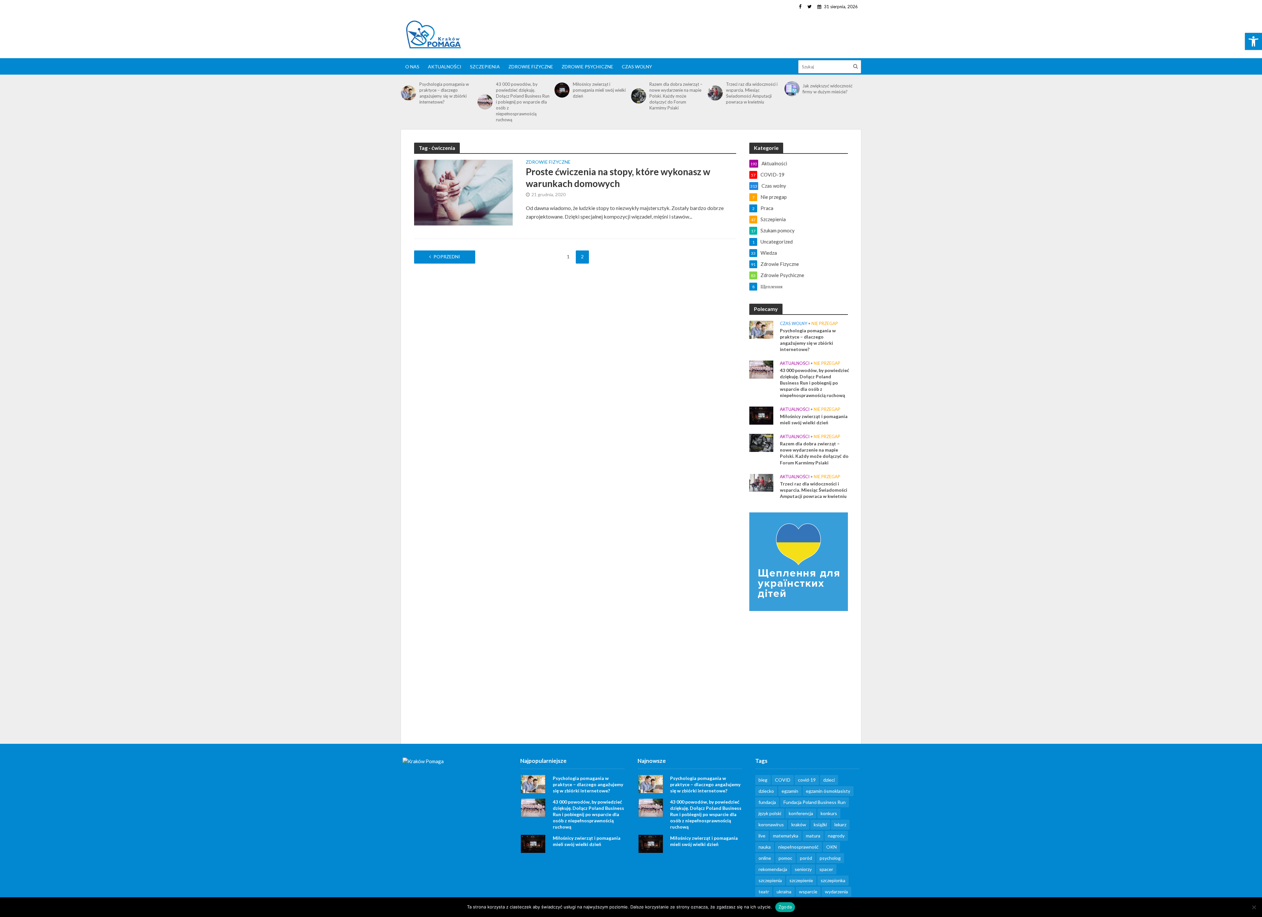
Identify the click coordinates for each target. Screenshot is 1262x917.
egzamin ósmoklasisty (828, 791)
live (762, 835)
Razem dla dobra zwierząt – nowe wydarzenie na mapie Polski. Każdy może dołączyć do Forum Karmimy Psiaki (675, 96)
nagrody (836, 835)
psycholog (830, 858)
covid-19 (807, 780)
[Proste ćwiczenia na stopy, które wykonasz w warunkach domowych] (463, 192)
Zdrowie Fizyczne (530, 66)
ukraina (784, 891)
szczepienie (801, 880)
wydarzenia (836, 891)
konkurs (829, 813)
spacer (826, 869)
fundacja (767, 802)
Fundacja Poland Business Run (814, 802)
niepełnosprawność (798, 847)
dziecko (766, 791)
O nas (412, 66)
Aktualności (444, 66)
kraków (798, 824)
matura (813, 835)
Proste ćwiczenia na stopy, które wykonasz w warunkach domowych (618, 177)
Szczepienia (485, 66)
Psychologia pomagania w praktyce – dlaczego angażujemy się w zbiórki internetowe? (444, 93)
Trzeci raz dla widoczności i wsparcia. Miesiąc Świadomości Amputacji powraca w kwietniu (752, 93)
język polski (770, 813)
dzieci (829, 780)
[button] (1253, 41)
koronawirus (771, 824)
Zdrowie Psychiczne (587, 66)
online (765, 858)
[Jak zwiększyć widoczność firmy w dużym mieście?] (792, 88)
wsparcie (808, 891)
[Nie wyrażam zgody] (1253, 907)
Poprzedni (446, 256)
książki (820, 824)
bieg (763, 780)
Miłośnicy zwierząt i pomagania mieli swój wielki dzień (599, 90)
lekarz (840, 824)
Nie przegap (824, 323)
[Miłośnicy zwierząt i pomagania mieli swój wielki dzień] (562, 90)
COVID (782, 780)
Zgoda (785, 906)
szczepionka (833, 880)
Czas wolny (637, 66)
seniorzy (803, 869)
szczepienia (770, 880)
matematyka (785, 835)
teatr (764, 891)
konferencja (801, 813)
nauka (765, 847)
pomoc (785, 858)
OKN (831, 847)
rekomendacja (773, 869)
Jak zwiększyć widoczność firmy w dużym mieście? (828, 88)
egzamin (790, 791)
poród (806, 858)
